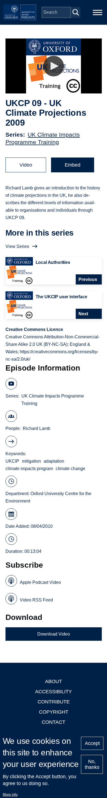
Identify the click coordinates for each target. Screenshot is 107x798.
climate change (70, 468)
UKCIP (12, 461)
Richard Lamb (36, 428)
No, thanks (92, 764)
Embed (72, 165)
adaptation (54, 461)
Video (25, 165)
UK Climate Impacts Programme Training (52, 400)
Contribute (54, 702)
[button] (53, 66)
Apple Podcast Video (40, 582)
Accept (92, 743)
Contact (53, 722)
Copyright (53, 712)
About (53, 681)
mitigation (31, 461)
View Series (17, 246)
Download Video (53, 634)
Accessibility (53, 691)
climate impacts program (29, 468)
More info (10, 795)
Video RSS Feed (36, 600)
